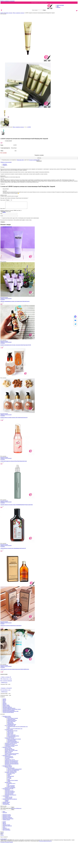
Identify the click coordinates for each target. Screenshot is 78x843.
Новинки (4, 702)
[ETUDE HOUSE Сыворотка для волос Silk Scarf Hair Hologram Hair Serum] (17, 455)
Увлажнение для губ (11, 783)
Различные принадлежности (10, 794)
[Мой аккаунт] (75, 10)
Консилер (9, 777)
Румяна (8, 781)
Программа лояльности (7, 707)
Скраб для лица (10, 732)
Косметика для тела (6, 755)
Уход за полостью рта (9, 757)
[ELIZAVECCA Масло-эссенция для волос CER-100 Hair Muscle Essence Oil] (14, 376)
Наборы (6, 801)
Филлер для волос (8, 748)
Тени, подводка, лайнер (12, 771)
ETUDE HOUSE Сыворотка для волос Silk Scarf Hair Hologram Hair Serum (13, 461)
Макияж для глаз (8, 766)
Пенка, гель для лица (11, 734)
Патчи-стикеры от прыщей (12, 718)
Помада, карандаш (11, 786)
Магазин (4, 699)
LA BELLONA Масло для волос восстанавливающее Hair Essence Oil (13, 548)
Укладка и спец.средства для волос (12, 753)
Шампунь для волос (9, 751)
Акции (4, 701)
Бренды (4, 700)
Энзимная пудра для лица (12, 730)
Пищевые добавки (6, 802)
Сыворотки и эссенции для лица (11, 745)
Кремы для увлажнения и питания (14, 738)
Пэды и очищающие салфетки (13, 735)
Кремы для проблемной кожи (13, 742)
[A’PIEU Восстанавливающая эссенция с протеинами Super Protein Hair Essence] (17, 260)
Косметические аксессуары (8, 788)
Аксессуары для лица (9, 790)
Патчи (8, 727)
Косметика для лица (7, 716)
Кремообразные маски (11, 724)
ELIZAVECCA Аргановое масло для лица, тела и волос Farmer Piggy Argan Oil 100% (15, 344)
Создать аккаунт (3, 838)
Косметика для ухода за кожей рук (11, 762)
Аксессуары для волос (9, 792)
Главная (4, 698)
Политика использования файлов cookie (10, 711)
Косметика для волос (7, 747)
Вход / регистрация (6, 829)
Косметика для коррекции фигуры (11, 763)
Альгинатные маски (11, 719)
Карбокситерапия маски (12, 720)
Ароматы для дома (8, 796)
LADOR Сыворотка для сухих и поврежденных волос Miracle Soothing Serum (14, 669)
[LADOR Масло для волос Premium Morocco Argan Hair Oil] (17, 585)
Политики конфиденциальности (45, 840)
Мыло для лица (10, 731)
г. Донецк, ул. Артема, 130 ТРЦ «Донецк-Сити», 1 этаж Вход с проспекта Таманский (6, 679)
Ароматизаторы (6, 795)
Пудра (8, 779)
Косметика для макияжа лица (10, 772)
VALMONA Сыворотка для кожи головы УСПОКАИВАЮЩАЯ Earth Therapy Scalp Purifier (16, 504)
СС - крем (9, 778)
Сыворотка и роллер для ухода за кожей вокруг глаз (17, 726)
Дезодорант (7, 758)
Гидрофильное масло (11, 736)
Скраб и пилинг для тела (10, 759)
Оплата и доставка (6, 706)
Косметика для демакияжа (10, 787)
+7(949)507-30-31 (4, 682)
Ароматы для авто (8, 797)
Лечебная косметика (9, 756)
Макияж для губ (8, 782)
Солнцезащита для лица (9, 746)
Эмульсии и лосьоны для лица (11, 743)
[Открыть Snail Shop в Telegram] (75, 324)
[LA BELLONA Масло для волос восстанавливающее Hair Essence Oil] (17, 542)
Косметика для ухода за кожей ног (11, 760)
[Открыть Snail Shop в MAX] (75, 316)
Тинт (8, 784)
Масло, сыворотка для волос (10, 754)
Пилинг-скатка (10, 733)
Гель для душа (8, 764)
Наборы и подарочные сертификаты (10, 798)
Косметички (7, 789)
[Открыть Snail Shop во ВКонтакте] (75, 320)
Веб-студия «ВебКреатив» (16, 808)
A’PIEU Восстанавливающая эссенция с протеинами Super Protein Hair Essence (14, 301)
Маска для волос (8, 752)
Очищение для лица (9, 729)
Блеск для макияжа (11, 785)
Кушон (8, 775)
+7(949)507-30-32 (4, 691)
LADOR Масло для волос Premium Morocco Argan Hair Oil (10, 625)
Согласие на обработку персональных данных (12, 709)
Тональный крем (10, 776)
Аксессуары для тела (9, 793)
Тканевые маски (10, 723)
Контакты (5, 703)
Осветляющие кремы (11, 739)
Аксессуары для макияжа (10, 791)
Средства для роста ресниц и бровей (14, 768)
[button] (2, 623)
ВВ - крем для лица (11, 773)
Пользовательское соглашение (9, 710)
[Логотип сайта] (50, 8)
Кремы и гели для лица (9, 737)
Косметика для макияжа (7, 765)
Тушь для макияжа (11, 767)
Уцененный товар (6, 804)
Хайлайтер (9, 774)
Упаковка (7, 800)
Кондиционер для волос (9, 749)
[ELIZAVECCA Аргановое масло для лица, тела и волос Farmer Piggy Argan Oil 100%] (17, 338)
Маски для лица (8, 717)
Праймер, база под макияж (12, 780)
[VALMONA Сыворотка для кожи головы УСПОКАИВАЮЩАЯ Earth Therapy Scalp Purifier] (17, 498)
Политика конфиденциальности (9, 708)
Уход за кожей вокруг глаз (10, 725)
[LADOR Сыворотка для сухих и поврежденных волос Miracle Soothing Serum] (17, 663)
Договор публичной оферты (8, 712)
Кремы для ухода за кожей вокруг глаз (14, 728)
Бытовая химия (6, 803)
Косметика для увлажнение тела (11, 761)
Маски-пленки (10, 722)
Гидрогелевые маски (11, 721)
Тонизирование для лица (10, 744)
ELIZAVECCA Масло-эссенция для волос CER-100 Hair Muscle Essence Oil (13, 417)
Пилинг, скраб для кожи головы (11, 750)
